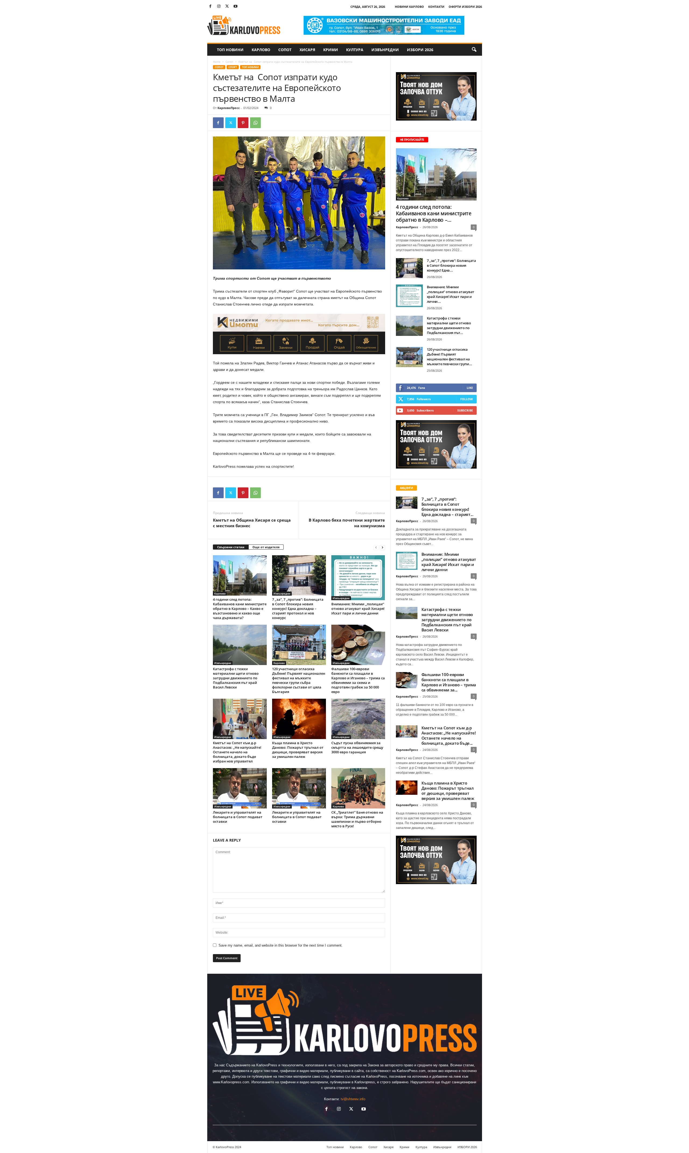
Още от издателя (266, 547)
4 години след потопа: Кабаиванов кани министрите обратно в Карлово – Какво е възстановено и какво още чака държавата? (239, 608)
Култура (354, 49)
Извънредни (385, 49)
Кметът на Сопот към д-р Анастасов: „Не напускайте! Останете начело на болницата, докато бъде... (448, 735)
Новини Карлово (409, 7)
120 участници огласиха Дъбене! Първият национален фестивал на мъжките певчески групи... (449, 356)
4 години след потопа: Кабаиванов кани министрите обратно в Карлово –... (434, 213)
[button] (474, 50)
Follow (466, 399)
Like (470, 388)
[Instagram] (219, 6)
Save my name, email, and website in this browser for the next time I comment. (281, 945)
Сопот (284, 49)
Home (216, 62)
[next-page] (382, 547)
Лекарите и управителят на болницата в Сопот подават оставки (237, 817)
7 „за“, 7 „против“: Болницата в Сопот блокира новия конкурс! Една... (451, 265)
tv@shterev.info (353, 1099)
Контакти (436, 7)
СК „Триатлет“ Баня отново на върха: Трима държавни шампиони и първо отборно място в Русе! (357, 819)
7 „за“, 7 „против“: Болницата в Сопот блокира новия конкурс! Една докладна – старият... (447, 506)
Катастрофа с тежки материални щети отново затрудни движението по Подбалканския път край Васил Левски (236, 678)
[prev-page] (376, 547)
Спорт (233, 67)
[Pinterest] (243, 122)
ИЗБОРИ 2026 (420, 49)
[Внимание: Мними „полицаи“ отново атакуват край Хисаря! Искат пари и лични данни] (358, 577)
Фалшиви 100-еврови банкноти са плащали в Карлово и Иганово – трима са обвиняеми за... (448, 682)
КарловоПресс (228, 108)
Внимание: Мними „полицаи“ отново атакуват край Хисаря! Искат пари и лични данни (358, 609)
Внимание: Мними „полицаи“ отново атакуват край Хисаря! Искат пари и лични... (450, 294)
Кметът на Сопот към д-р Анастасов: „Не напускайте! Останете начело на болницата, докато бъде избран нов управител (237, 752)
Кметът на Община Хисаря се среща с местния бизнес (252, 522)
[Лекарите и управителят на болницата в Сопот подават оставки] (240, 788)
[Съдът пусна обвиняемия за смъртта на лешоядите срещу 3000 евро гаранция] (358, 719)
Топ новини (230, 49)
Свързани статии (230, 547)
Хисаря (307, 49)
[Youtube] (235, 6)
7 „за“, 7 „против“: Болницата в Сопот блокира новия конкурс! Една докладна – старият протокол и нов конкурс (298, 608)
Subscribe (465, 410)
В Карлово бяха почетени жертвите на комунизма (347, 522)
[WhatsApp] (255, 122)
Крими (330, 49)
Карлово (261, 49)
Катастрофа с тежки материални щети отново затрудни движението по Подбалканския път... (449, 325)
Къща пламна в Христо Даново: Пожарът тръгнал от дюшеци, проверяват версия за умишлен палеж (298, 749)
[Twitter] (227, 6)
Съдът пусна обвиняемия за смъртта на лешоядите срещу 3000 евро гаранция (357, 747)
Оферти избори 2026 (465, 7)
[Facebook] (210, 6)
